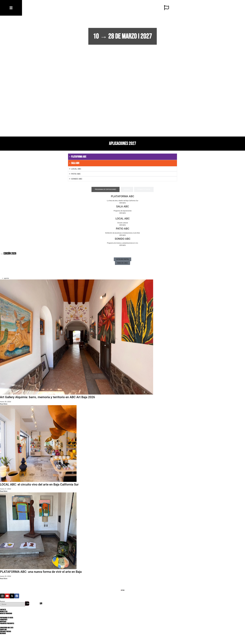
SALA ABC (122, 206)
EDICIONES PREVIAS (5, 631)
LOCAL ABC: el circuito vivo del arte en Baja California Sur (39, 484)
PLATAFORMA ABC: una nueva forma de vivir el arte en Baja (41, 572)
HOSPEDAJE (3, 621)
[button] (11, 8)
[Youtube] (7, 596)
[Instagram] (2, 596)
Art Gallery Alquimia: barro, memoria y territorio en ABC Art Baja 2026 (47, 397)
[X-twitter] (12, 596)
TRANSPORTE (3, 619)
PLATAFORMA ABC (122, 196)
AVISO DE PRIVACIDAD (6, 613)
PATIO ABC (122, 228)
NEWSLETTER (3, 611)
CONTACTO (3, 610)
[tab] (105, 189)
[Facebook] (16, 596)
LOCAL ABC (123, 218)
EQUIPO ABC (3, 629)
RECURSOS (3, 633)
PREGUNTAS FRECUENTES (7, 623)
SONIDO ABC (122, 238)
